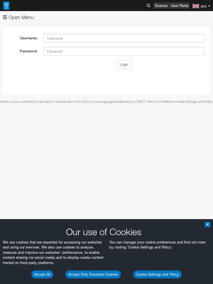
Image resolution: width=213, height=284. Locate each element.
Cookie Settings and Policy (157, 274)
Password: (29, 51)
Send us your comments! (18, 102)
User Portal (179, 5)
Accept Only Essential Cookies (93, 274)
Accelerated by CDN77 (129, 102)
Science (161, 5)
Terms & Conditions (160, 102)
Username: (29, 38)
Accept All (42, 274)
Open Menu (20, 17)
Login (124, 64)
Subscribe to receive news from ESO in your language (75, 102)
